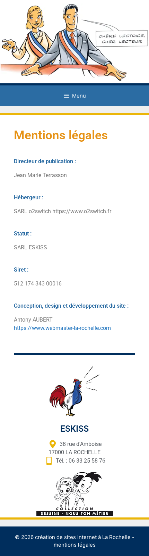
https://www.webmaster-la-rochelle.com (62, 328)
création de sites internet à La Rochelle (83, 537)
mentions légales (75, 544)
